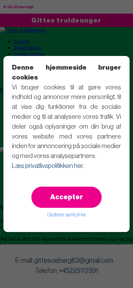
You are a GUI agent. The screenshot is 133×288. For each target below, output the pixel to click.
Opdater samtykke (66, 215)
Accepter (66, 197)
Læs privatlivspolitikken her (47, 165)
